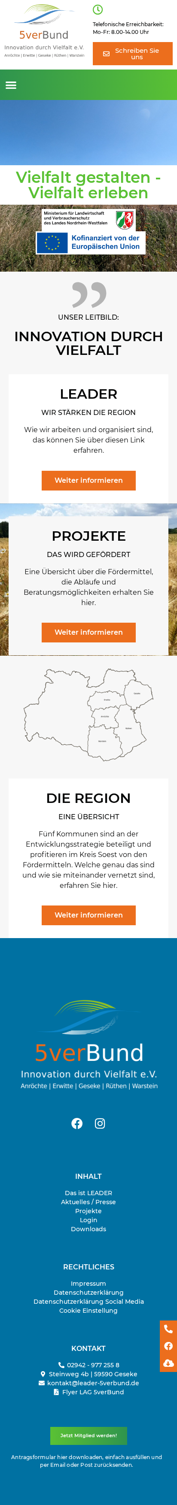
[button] (11, 85)
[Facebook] (76, 1123)
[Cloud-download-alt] (168, 1363)
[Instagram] (100, 1123)
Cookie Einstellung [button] (88, 1310)
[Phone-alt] (168, 1329)
